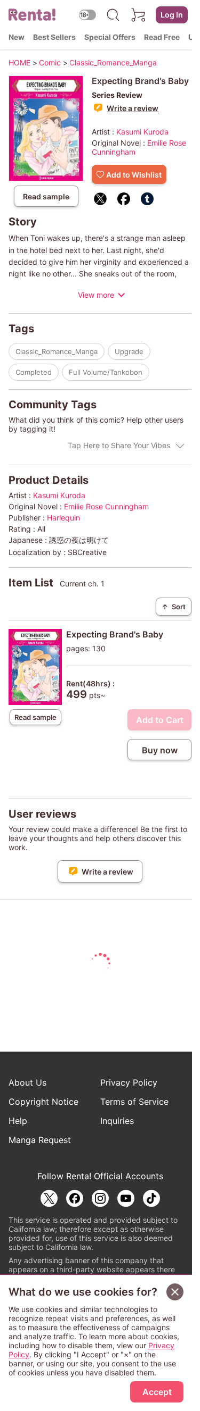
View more (96, 294)
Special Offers (109, 36)
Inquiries (117, 1120)
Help (18, 1120)
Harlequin (63, 517)
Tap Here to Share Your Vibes (119, 445)
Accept (157, 1392)
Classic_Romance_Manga (56, 351)
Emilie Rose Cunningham (106, 506)
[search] (113, 14)
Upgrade (129, 351)
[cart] (138, 14)
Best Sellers (54, 36)
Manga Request (40, 1140)
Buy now (160, 750)
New (17, 36)
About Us (27, 1082)
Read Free (162, 36)
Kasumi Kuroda (142, 131)
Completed (33, 372)
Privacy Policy (128, 1082)
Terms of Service (134, 1101)
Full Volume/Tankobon (105, 372)
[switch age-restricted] (87, 15)
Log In (172, 14)
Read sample (46, 196)
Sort (174, 606)
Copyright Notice (43, 1101)
